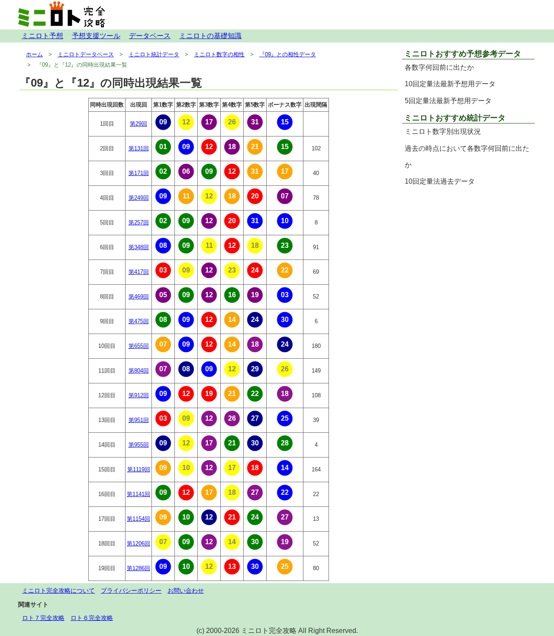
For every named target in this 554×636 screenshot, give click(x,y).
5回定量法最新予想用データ (448, 100)
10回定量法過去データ (440, 181)
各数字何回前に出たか (439, 67)
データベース (150, 35)
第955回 (139, 444)
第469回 (139, 296)
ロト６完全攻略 (92, 617)
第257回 (139, 222)
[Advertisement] (468, 251)
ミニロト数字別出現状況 (443, 131)
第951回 (139, 420)
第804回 (139, 370)
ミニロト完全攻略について (58, 590)
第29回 (138, 123)
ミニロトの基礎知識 (210, 35)
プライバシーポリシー (131, 590)
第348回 (139, 247)
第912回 (139, 395)
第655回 (139, 346)
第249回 (139, 198)
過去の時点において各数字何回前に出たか (467, 157)
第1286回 (138, 568)
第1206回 (138, 543)
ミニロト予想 (42, 35)
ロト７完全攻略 (43, 617)
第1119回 (138, 469)
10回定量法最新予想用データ (450, 84)
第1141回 (138, 494)
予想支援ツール (96, 35)
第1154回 (138, 519)
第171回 (139, 173)
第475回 (139, 321)
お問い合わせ (185, 590)
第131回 (139, 148)
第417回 (139, 272)
